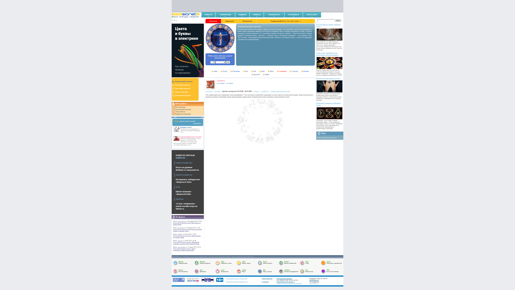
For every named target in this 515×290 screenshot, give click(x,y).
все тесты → (197, 123)
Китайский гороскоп (182, 85)
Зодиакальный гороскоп (184, 81)
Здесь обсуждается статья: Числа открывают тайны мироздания (184, 249)
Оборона (179, 199)
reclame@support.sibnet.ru (285, 282)
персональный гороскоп (222, 256)
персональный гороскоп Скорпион (242, 256)
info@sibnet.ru (314, 280)
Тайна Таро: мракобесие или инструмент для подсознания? (327, 54)
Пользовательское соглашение (236, 278)
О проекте (265, 282)
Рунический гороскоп (183, 95)
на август (256, 91)
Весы (272, 71)
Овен (215, 71)
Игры (178, 187)
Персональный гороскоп (183, 109)
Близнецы (236, 71)
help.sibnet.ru (313, 283)
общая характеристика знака (280, 91)
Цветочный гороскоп (182, 88)
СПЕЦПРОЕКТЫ (274, 14)
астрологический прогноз (199, 256)
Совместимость (180, 112)
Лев (254, 71)
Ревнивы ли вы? (186, 127)
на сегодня (209, 91)
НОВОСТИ (208, 14)
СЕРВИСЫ (257, 14)
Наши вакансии (267, 278)
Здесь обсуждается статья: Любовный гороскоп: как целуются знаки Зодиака (186, 243)
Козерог (306, 71)
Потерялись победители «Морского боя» (188, 180)
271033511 (181, 228)
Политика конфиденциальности (237, 281)
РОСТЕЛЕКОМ (293, 14)
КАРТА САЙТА (312, 14)
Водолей (257, 74)
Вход (175, 20)
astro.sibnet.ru (182, 221)
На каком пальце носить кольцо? (328, 78)
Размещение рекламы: (284, 278)
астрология (186, 256)
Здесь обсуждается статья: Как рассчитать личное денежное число (187, 230)
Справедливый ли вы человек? (191, 137)
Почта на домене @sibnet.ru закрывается (187, 168)
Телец (225, 71)
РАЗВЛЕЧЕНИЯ (225, 14)
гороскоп (211, 256)
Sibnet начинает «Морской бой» (183, 192)
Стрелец (295, 71)
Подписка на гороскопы (183, 114)
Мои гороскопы (180, 107)
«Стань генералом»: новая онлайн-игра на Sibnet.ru (186, 206)
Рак (246, 71)
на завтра (217, 91)
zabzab (180, 234)
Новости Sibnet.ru (184, 163)
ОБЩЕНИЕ (242, 14)
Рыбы (267, 74)
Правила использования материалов (289, 283)
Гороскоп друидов (181, 92)
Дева (263, 71)
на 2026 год (265, 91)
